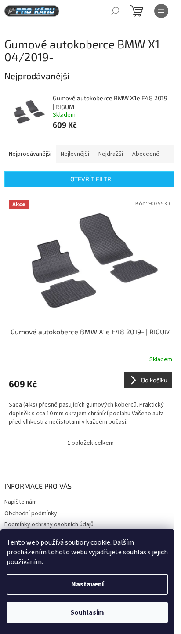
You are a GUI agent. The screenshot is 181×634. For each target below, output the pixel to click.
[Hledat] (115, 11)
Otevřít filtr (90, 179)
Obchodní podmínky (30, 513)
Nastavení (87, 584)
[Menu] (161, 11)
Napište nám (20, 502)
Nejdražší (110, 154)
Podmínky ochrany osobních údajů (49, 524)
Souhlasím (87, 612)
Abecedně (145, 154)
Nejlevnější (75, 154)
